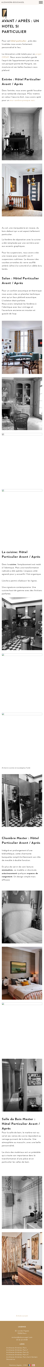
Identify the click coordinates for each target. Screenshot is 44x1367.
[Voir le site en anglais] (34, 1365)
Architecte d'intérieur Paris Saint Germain (22, 1357)
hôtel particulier (19, 41)
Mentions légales (15, 1365)
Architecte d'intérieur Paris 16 (17, 1352)
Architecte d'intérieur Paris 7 (17, 1350)
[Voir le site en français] (30, 1365)
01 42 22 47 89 (22, 1340)
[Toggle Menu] (41, 2)
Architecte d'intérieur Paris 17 (17, 1355)
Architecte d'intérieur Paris (16, 1348)
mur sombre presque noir (22, 100)
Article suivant (22, 1316)
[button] (12, 2)
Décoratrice (10, 1359)
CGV (25, 1365)
